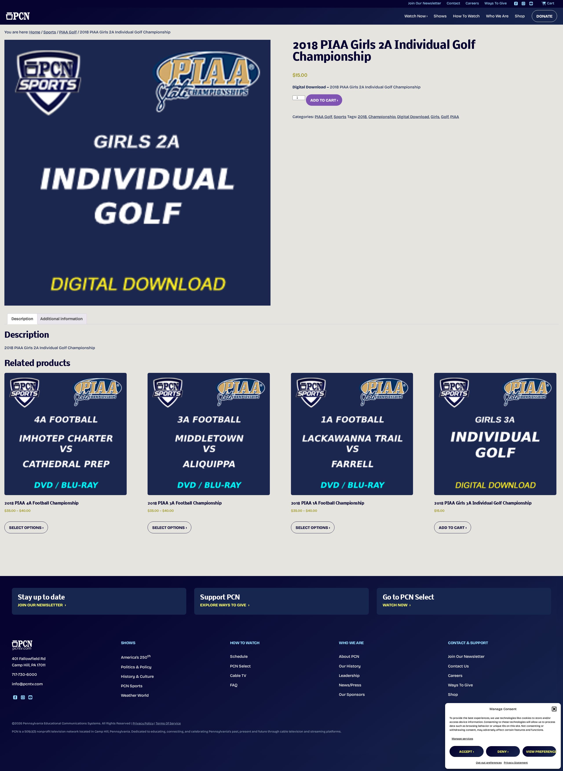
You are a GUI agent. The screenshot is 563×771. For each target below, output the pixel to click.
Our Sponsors (352, 694)
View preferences (541, 752)
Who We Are (497, 16)
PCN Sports (132, 686)
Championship (382, 116)
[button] (554, 709)
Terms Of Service (168, 723)
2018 (362, 116)
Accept (465, 752)
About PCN (349, 656)
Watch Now (416, 16)
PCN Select (240, 666)
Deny (502, 752)
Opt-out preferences (489, 762)
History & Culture (137, 676)
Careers (455, 675)
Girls (435, 116)
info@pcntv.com (27, 684)
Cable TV (238, 675)
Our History (350, 666)
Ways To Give (460, 685)
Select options (25, 527)
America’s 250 (136, 657)
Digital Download (413, 116)
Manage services (462, 738)
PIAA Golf (68, 32)
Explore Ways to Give (223, 605)
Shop (520, 16)
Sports (49, 32)
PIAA (454, 116)
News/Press (350, 685)
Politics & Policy (136, 667)
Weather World (135, 695)
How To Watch (466, 16)
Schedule (239, 656)
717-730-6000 (24, 674)
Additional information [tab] (61, 318)
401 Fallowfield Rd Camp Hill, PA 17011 (29, 661)
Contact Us (458, 666)
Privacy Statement (516, 762)
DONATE (544, 16)
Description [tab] (22, 318)
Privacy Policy (143, 723)
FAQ (234, 685)
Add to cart (323, 100)
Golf (445, 116)
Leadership (349, 675)
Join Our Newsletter (40, 605)
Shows (440, 16)
